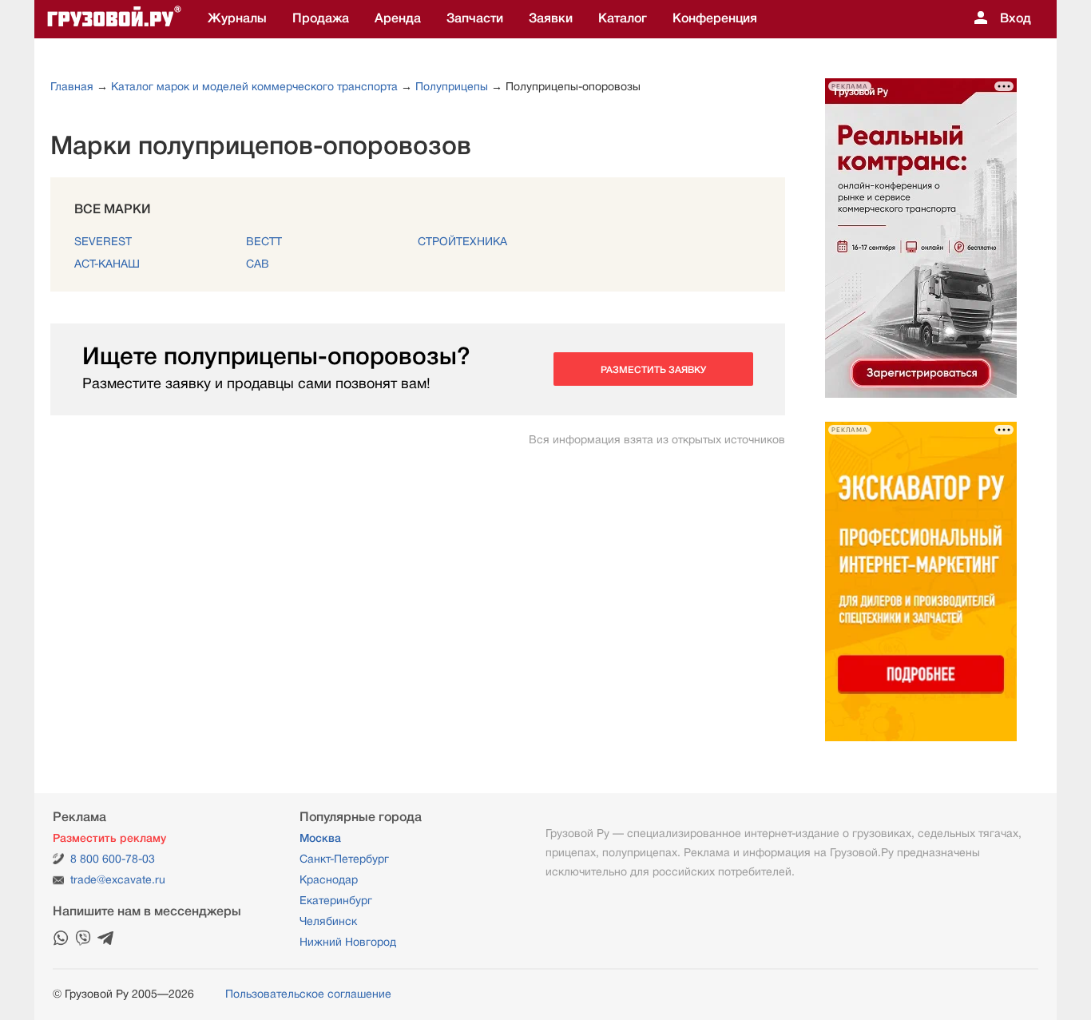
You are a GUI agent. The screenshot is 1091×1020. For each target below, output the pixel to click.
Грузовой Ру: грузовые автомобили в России (114, 19)
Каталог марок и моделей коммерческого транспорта (254, 86)
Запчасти (474, 18)
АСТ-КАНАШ (107, 263)
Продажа (320, 18)
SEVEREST (103, 241)
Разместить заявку (653, 369)
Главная (71, 86)
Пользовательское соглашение (308, 993)
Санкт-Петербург (344, 858)
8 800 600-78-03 (112, 858)
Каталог (622, 18)
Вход (1015, 18)
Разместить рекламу (109, 837)
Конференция (714, 18)
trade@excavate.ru (117, 879)
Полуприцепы (451, 86)
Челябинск (328, 921)
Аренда (398, 18)
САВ (257, 263)
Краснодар (329, 879)
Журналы (237, 18)
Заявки (551, 18)
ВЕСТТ (264, 241)
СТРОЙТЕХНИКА (462, 241)
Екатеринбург (336, 900)
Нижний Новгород (348, 941)
